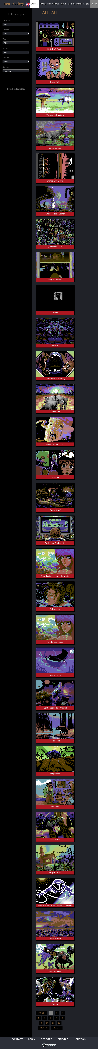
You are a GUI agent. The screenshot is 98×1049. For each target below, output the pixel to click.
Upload (94, 4)
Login (31, 1039)
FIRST (41, 1013)
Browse (34, 4)
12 (59, 1023)
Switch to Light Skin (16, 89)
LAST (56, 1028)
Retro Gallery (14, 4)
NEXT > (43, 1028)
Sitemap (63, 1039)
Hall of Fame (53, 4)
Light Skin (80, 1039)
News (63, 4)
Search (71, 4)
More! (78, 4)
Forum (42, 4)
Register (46, 1039)
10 (47, 1023)
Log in (86, 4)
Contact (17, 1039)
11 (53, 1023)
